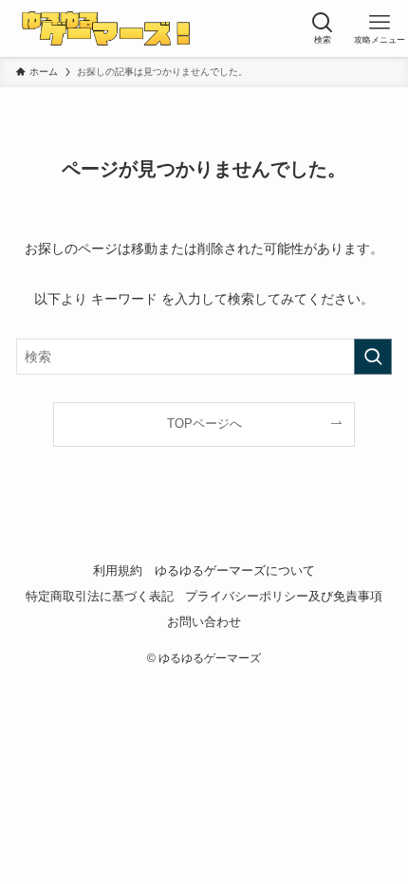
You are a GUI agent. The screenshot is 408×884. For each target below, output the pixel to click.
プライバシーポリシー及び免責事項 (283, 596)
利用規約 (117, 570)
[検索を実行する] (373, 357)
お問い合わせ (204, 622)
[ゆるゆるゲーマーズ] (110, 28)
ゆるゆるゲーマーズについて (235, 570)
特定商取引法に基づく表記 (100, 596)
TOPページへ (204, 424)
